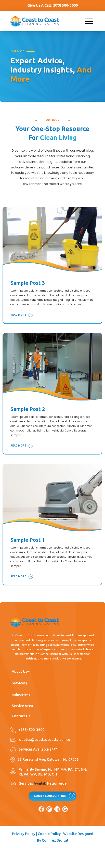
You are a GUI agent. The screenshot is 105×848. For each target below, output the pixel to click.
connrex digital (55, 840)
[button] (89, 21)
